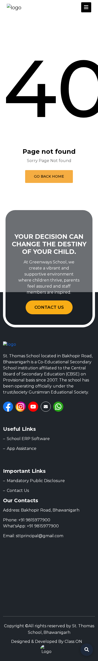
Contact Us (18, 490)
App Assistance (21, 448)
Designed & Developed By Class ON (46, 641)
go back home (49, 176)
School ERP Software (28, 438)
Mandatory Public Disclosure (36, 480)
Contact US (49, 307)
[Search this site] (86, 649)
